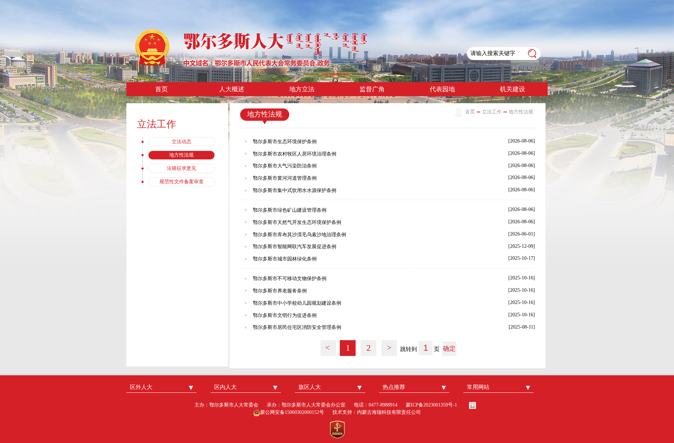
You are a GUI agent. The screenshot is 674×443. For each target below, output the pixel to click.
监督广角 (372, 89)
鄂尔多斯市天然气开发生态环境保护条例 (297, 222)
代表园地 (442, 89)
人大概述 (231, 89)
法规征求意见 (181, 168)
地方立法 (302, 89)
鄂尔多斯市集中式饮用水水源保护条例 (294, 190)
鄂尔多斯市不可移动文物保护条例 (289, 278)
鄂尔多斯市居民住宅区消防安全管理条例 (297, 327)
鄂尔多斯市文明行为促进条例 (285, 315)
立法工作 (492, 111)
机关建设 (512, 89)
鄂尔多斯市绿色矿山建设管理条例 (289, 210)
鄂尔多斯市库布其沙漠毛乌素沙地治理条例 (299, 234)
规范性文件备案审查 (181, 181)
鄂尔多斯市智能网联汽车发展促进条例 (294, 246)
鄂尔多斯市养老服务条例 (280, 290)
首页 (161, 89)
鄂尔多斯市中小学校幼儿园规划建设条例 (297, 303)
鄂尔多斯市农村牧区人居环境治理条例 (294, 154)
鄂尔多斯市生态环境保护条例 (285, 141)
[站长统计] (472, 405)
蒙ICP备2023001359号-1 (431, 405)
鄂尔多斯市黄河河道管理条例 (285, 178)
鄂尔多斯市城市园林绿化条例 (285, 259)
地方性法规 (181, 155)
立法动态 (181, 141)
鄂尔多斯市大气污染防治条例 (285, 165)
